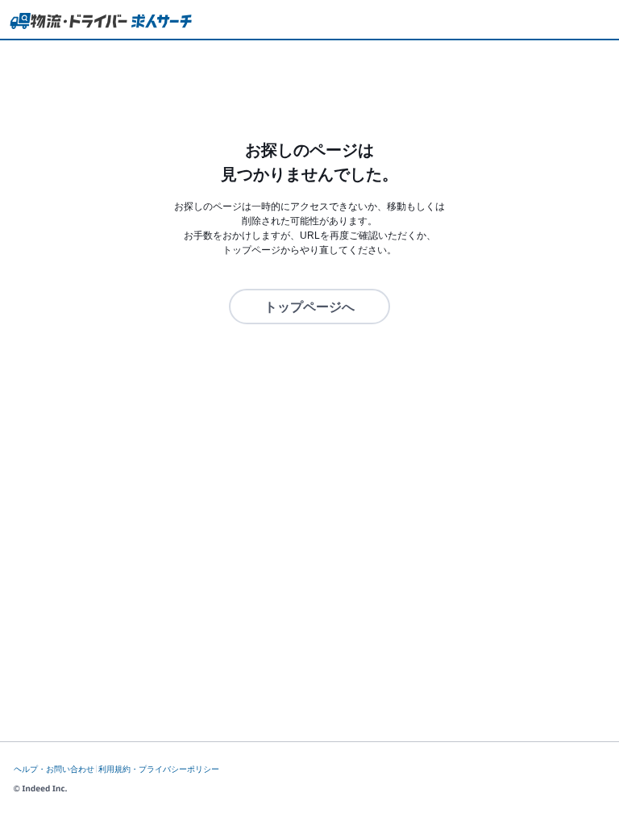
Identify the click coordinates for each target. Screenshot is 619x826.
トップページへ (309, 307)
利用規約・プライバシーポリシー (158, 769)
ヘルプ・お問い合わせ (54, 769)
